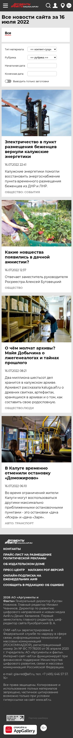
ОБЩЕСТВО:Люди (19, 408)
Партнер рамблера (38, 718)
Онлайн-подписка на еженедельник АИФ (22, 577)
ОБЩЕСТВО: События (22, 192)
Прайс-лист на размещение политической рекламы (27, 556)
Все (8, 33)
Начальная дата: (15, 65)
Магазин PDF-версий (46, 570)
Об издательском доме (24, 564)
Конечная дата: (14, 73)
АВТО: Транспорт (19, 523)
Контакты (12, 549)
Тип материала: (14, 49)
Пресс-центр (14, 570)
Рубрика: (10, 57)
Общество (14, 287)
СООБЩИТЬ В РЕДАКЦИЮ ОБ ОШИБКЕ (33, 585)
